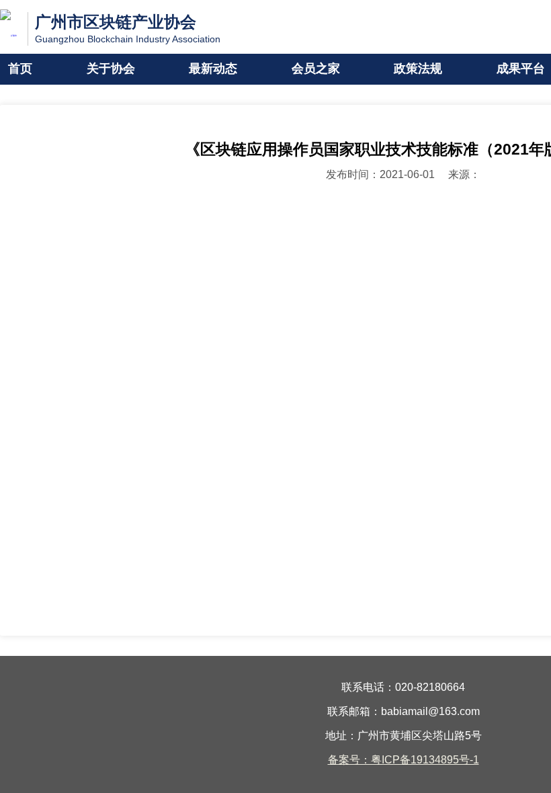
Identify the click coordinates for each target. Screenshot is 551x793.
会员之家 (316, 69)
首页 (20, 69)
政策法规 (418, 69)
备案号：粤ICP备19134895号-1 (403, 760)
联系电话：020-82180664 (403, 688)
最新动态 (213, 69)
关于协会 (111, 69)
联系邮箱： (354, 712)
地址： (341, 736)
